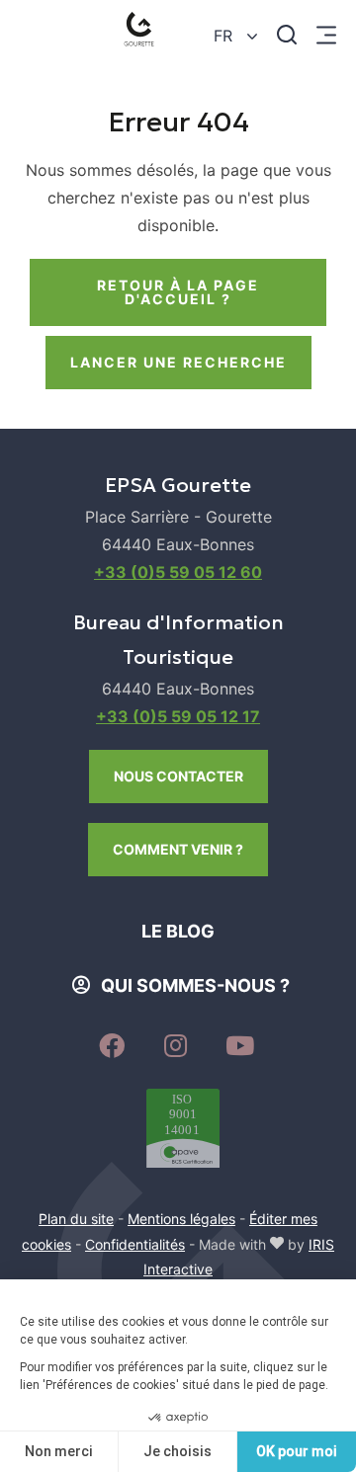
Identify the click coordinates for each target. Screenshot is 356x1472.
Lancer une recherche (178, 362)
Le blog (178, 931)
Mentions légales (181, 1218)
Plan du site (76, 1218)
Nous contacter (178, 776)
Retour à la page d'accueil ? (178, 292)
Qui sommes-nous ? (195, 985)
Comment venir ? (178, 849)
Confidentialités (135, 1244)
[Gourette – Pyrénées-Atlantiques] (143, 34)
